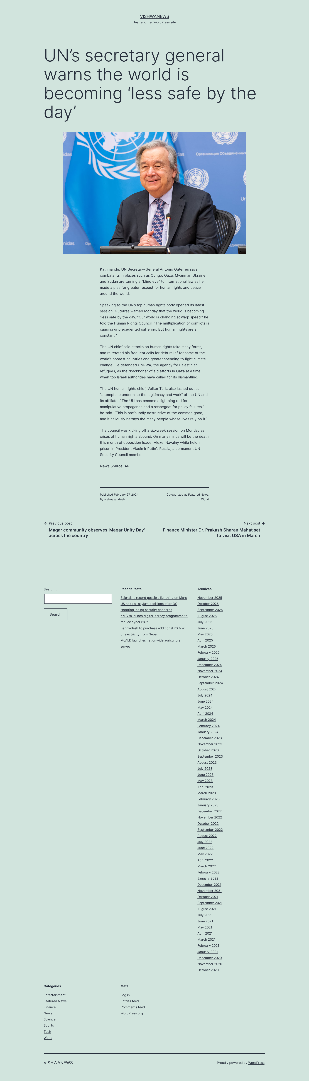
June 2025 (205, 628)
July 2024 (204, 695)
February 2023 (208, 799)
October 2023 (208, 750)
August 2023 (207, 762)
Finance (50, 1007)
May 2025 (205, 634)
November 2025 (209, 598)
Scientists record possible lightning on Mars (154, 598)
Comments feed (133, 1007)
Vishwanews (154, 16)
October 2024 (208, 677)
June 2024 (205, 701)
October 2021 (207, 897)
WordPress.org (132, 1013)
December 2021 (209, 885)
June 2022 (205, 848)
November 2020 (209, 964)
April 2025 (205, 640)
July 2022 (204, 842)
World (205, 499)
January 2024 (208, 732)
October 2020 (208, 970)
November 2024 (209, 671)
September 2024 (210, 683)
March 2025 (206, 646)
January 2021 (207, 952)
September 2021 (209, 903)
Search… (50, 589)
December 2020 (209, 958)
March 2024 (206, 720)
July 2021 (204, 915)
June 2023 (205, 775)
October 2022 (208, 823)
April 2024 (205, 713)
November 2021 (209, 891)
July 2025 (204, 622)
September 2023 (210, 756)
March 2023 (206, 793)
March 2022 (206, 866)
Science (49, 1019)
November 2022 (209, 817)
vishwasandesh (114, 499)
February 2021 (208, 945)
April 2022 (205, 860)
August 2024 (207, 689)
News (48, 1013)
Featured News (198, 494)
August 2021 (206, 909)
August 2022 (207, 836)
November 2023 (209, 744)
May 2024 (205, 707)
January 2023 (207, 805)
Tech (47, 1031)
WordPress (256, 1063)
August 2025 (207, 616)
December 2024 (209, 665)
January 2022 (207, 878)
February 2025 (208, 652)
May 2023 (205, 781)
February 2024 (208, 726)
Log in (125, 995)
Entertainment (55, 995)
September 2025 (210, 610)
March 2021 (206, 939)
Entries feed (130, 1001)
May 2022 (205, 854)
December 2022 (209, 811)
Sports (49, 1025)
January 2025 (207, 659)
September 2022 (210, 830)
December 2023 (209, 738)
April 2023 (205, 787)
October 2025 (208, 604)
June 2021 (205, 921)
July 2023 (204, 768)
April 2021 (204, 933)
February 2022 (208, 872)
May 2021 (204, 927)
